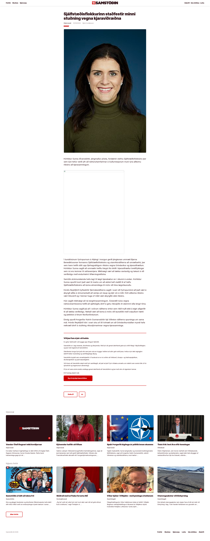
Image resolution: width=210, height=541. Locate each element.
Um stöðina (195, 3)
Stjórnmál (67, 23)
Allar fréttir (14, 514)
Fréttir (8, 3)
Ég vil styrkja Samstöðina (78, 378)
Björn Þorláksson (88, 23)
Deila (71, 394)
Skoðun (15, 3)
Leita (202, 3)
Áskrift (187, 3)
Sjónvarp (23, 3)
